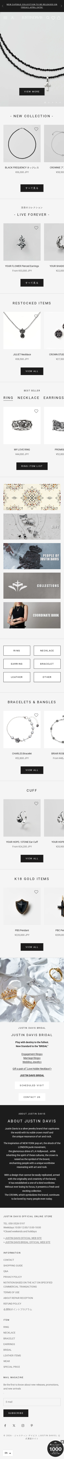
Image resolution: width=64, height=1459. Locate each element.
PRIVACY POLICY (12, 1268)
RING (8, 389)
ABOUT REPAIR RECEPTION (18, 1289)
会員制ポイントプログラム (17, 1300)
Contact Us (32, 1088)
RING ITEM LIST (32, 457)
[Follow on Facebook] (5, 1417)
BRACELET (47, 655)
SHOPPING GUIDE (13, 1257)
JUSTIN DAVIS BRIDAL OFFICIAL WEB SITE (27, 1233)
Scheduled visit (32, 1077)
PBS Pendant (22, 921)
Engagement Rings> (32, 1045)
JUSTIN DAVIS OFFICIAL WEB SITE (23, 1229)
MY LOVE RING (22, 441)
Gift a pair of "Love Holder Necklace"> (32, 1060)
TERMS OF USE (11, 1283)
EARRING (17, 655)
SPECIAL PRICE (11, 1358)
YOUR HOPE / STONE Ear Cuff (22, 833)
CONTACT (8, 1251)
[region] (32, 55)
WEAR (6, 1352)
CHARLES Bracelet (22, 745)
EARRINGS (9, 1335)
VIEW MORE (32, 91)
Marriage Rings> (32, 1049)
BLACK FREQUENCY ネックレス (22, 159)
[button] (8, 1453)
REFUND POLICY (12, 1295)
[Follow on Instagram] (23, 1417)
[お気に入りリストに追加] (36, 120)
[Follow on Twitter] (14, 1417)
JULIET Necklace (22, 345)
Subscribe (15, 1404)
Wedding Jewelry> (32, 1053)
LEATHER (17, 668)
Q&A (5, 1262)
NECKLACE (28, 389)
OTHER (47, 668)
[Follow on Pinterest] (31, 1417)
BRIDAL (7, 1341)
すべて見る (32, 179)
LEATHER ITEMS (12, 1347)
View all (32, 362)
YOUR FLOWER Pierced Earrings (22, 257)
